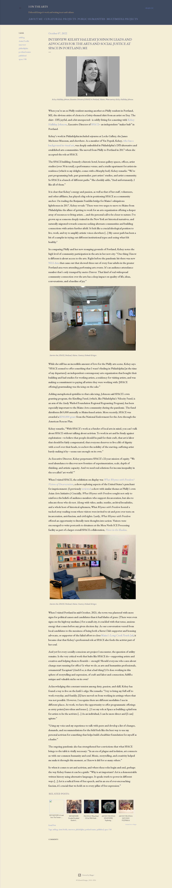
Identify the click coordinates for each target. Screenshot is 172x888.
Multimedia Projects (122, 19)
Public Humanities (91, 19)
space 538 (22, 59)
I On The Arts (38, 6)
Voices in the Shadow (116, 530)
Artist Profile (24, 41)
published (22, 55)
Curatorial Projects (60, 19)
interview (22, 44)
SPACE (95, 124)
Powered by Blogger (88, 875)
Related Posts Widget (131, 824)
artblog (22, 37)
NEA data (53, 263)
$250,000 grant (68, 416)
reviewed (86, 488)
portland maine (25, 52)
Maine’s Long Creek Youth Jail (117, 635)
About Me (35, 19)
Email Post (52, 825)
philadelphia (23, 48)
